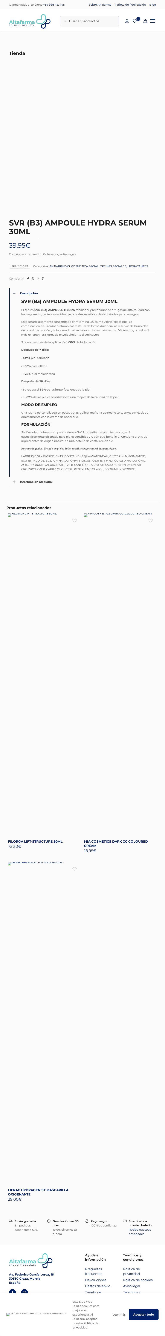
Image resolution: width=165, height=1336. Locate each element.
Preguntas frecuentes (93, 1271)
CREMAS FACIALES (113, 266)
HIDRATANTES (138, 266)
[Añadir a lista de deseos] (75, 529)
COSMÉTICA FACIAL (85, 266)
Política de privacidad (131, 1271)
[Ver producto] (75, 519)
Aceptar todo (143, 1314)
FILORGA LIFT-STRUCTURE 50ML (35, 841)
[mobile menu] (152, 21)
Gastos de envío (97, 1286)
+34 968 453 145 (54, 4)
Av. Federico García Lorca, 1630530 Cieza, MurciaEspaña (31, 1279)
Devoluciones (95, 1280)
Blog (152, 4)
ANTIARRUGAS (59, 266)
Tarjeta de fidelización (130, 4)
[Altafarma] (29, 21)
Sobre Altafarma (100, 4)
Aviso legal (131, 1286)
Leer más (119, 1314)
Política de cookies (138, 1280)
